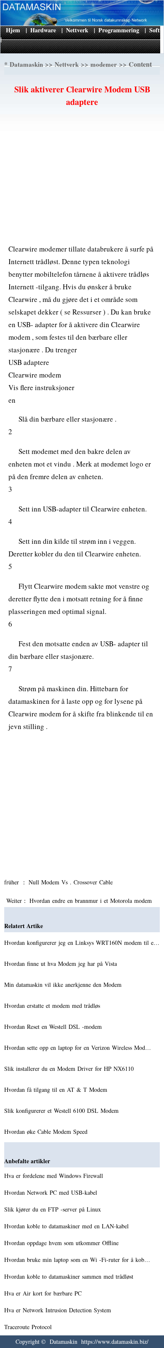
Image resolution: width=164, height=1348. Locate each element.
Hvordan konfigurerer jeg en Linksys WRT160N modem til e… (81, 943)
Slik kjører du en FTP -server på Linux (53, 1209)
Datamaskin (26, 64)
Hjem (13, 30)
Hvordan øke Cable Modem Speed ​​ (47, 1132)
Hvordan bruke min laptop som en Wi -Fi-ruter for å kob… (77, 1260)
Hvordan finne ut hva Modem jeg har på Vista (61, 964)
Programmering (118, 30)
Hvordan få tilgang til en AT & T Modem (56, 1090)
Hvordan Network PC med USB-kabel (51, 1192)
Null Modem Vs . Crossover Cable (72, 882)
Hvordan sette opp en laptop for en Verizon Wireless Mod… (77, 1048)
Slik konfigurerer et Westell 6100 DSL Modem (62, 1111)
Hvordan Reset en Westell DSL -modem (54, 1027)
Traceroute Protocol (29, 1327)
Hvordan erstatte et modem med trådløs (53, 1006)
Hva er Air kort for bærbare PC (44, 1293)
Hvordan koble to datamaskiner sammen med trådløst (69, 1276)
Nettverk (77, 30)
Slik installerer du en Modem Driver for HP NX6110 (70, 1069)
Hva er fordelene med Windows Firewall (54, 1176)
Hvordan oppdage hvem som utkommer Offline (62, 1243)
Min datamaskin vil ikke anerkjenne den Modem (64, 985)
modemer (103, 64)
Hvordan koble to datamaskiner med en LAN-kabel (67, 1226)
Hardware (43, 30)
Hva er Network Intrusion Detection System (58, 1310)
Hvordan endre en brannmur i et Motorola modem (91, 901)
